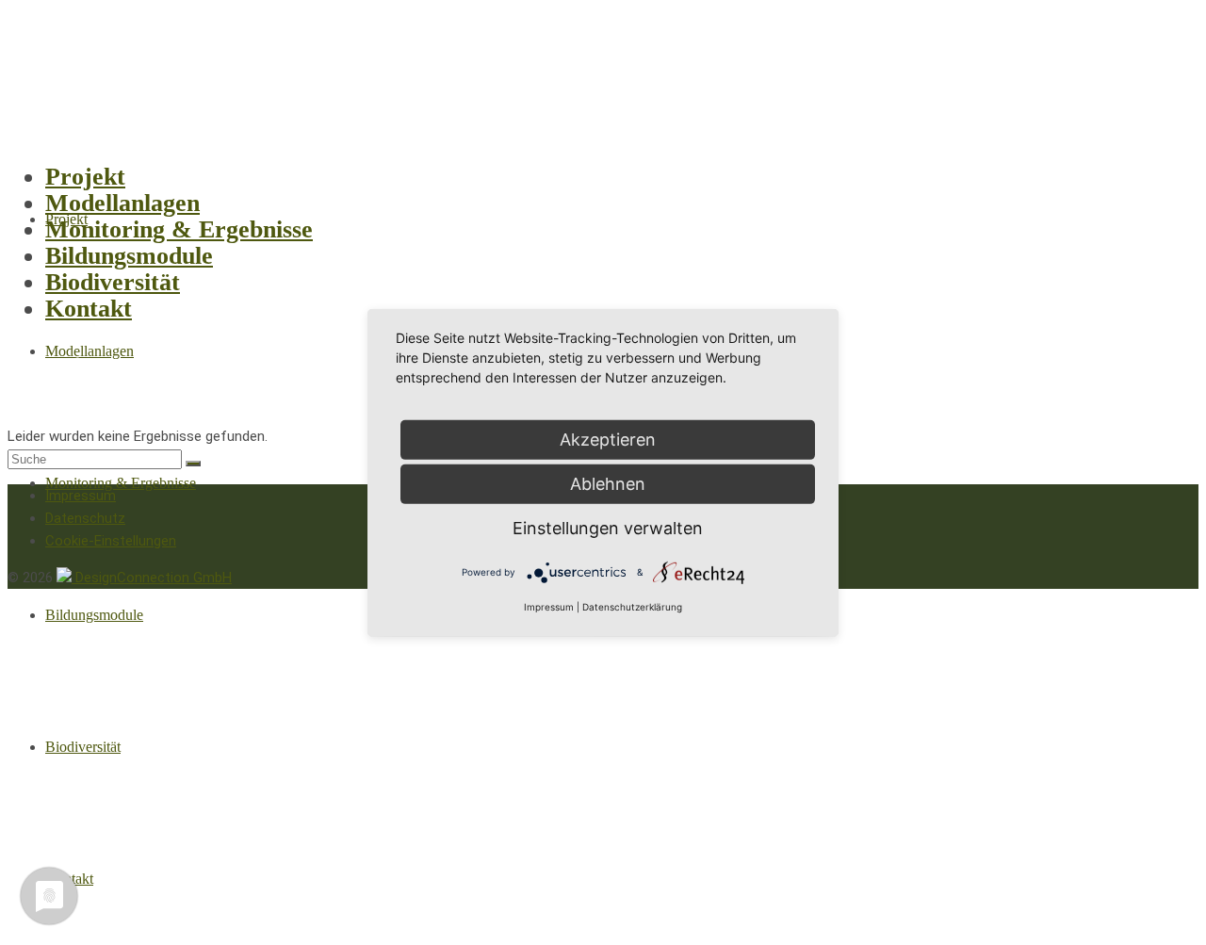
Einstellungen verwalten (608, 527)
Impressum (549, 606)
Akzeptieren (608, 438)
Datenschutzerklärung (632, 606)
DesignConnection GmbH (152, 577)
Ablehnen (607, 483)
